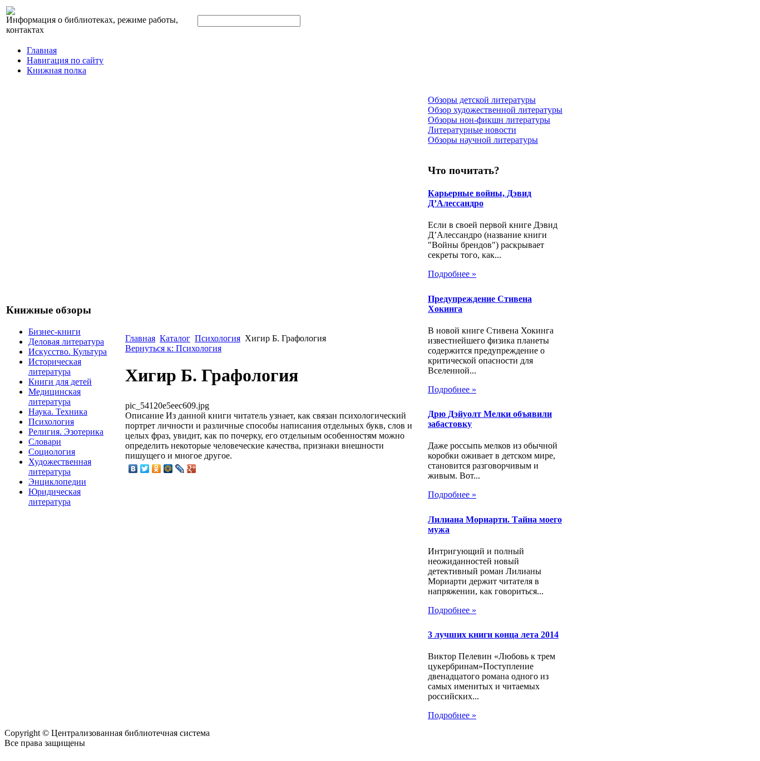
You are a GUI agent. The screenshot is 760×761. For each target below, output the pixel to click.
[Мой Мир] (168, 468)
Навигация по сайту (65, 60)
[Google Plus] (192, 468)
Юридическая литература (54, 496)
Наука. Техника (57, 411)
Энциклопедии (57, 481)
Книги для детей (60, 381)
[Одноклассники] (156, 468)
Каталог (175, 338)
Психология (51, 421)
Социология (51, 451)
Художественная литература (59, 466)
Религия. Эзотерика (65, 431)
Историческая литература (54, 366)
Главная (42, 50)
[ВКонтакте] (133, 468)
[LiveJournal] (180, 468)
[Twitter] (145, 468)
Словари (44, 441)
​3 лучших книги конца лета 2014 (493, 634)
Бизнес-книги (54, 331)
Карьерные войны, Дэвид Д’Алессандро (479, 198)
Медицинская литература (54, 396)
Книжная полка (56, 70)
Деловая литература (66, 341)
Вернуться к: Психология (173, 348)
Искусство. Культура (67, 351)
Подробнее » (452, 273)
